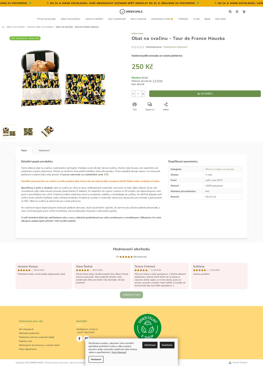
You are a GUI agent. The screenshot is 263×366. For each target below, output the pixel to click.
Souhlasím (167, 345)
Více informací (118, 352)
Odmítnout (149, 345)
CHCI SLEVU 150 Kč (131, 189)
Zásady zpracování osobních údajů (131, 200)
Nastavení (96, 359)
